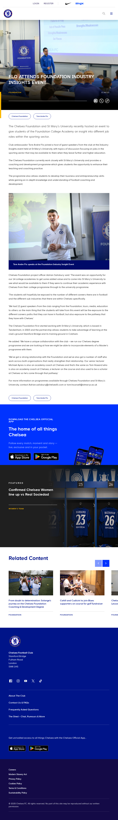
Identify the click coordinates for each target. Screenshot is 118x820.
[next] (105, 563)
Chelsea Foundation (20, 116)
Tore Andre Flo (42, 116)
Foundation (15, 92)
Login (36, 4)
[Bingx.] (79, 3)
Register (48, 4)
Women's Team (16, 509)
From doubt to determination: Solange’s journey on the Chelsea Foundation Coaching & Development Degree (30, 603)
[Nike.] (68, 3)
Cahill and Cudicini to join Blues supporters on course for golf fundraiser (81, 602)
